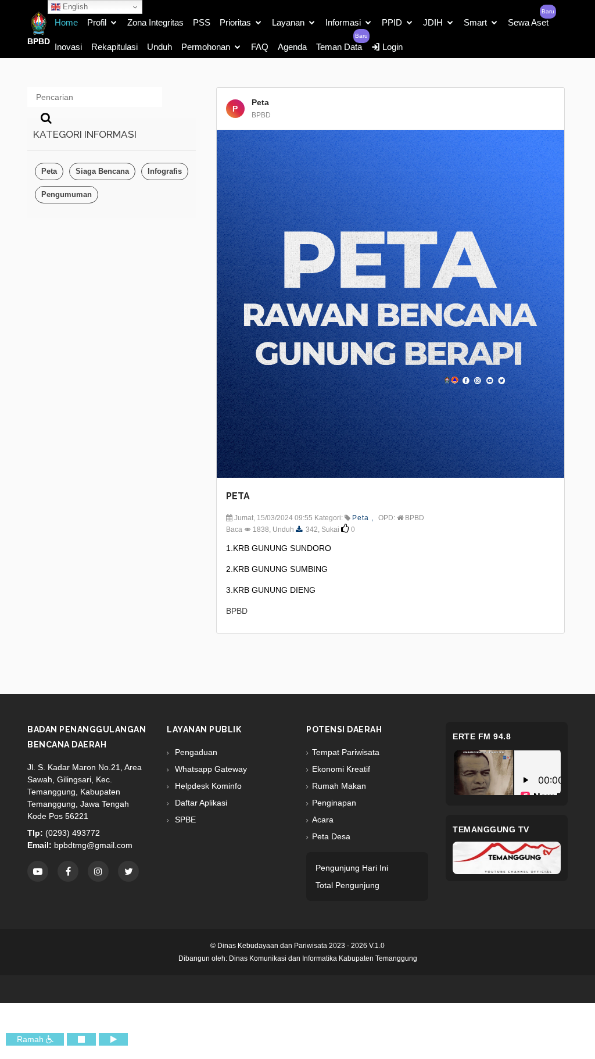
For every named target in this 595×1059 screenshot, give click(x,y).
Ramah (31, 1039)
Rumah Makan (339, 785)
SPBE (184, 819)
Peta (49, 171)
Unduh (159, 47)
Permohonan (205, 47)
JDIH (433, 22)
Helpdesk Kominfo (207, 785)
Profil (96, 22)
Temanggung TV (491, 829)
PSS (201, 22)
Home (66, 22)
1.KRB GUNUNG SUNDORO (278, 548)
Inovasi (68, 47)
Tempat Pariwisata (345, 752)
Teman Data (339, 47)
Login (391, 47)
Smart (475, 22)
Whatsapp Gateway (210, 769)
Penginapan (334, 802)
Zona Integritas (155, 22)
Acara (323, 819)
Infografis (165, 171)
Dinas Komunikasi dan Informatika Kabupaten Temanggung (323, 958)
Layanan (288, 22)
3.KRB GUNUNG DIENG (271, 590)
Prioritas (235, 22)
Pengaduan (195, 752)
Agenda (292, 47)
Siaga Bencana (102, 171)
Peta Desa (331, 836)
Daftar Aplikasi (200, 802)
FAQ (259, 47)
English (74, 6)
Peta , (363, 518)
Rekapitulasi (114, 47)
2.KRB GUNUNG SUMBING (277, 569)
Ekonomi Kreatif (341, 769)
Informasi (343, 22)
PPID (392, 22)
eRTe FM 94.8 (482, 736)
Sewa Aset (528, 22)
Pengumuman (66, 194)
